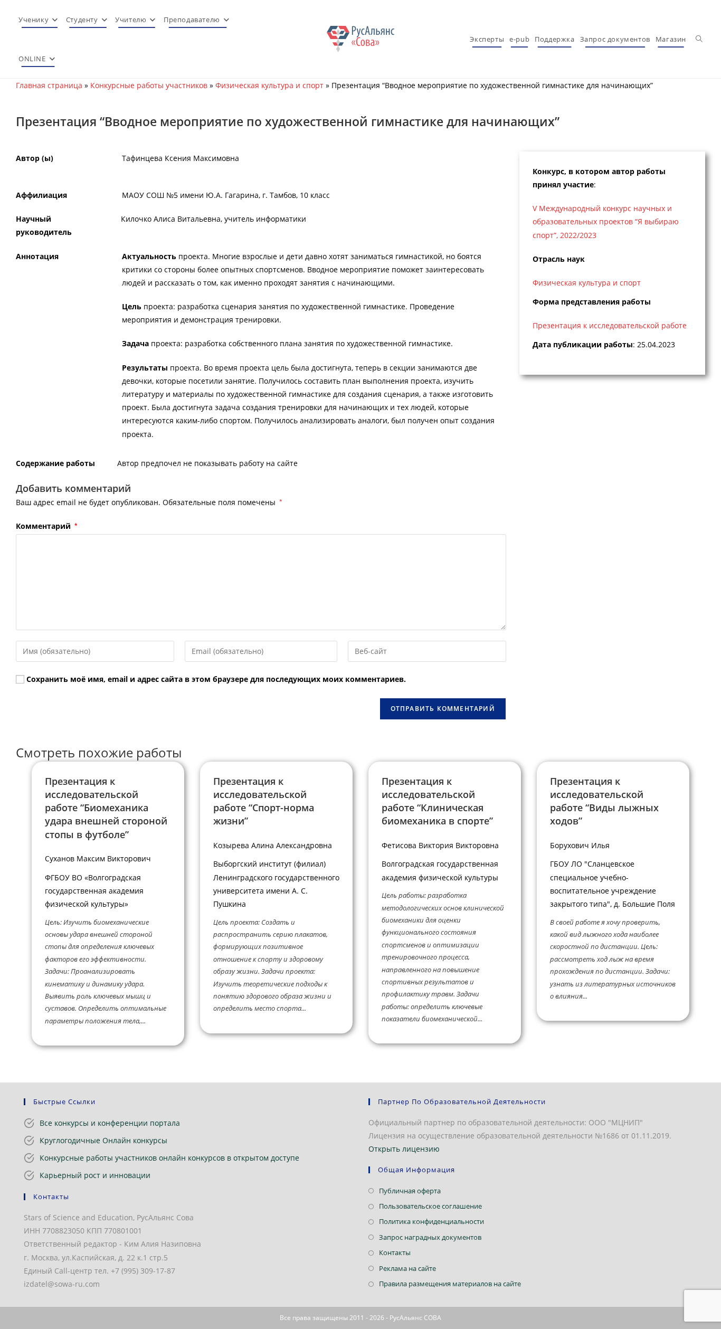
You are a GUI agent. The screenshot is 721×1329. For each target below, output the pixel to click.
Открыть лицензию (404, 1149)
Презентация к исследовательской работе (610, 325)
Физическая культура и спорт (269, 85)
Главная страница (49, 85)
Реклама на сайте (407, 1268)
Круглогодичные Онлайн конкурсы (103, 1140)
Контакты (395, 1252)
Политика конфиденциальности (431, 1221)
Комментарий (46, 526)
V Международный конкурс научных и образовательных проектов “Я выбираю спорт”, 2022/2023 (606, 221)
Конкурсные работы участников (148, 85)
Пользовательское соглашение (430, 1206)
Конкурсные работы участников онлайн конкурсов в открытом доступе (169, 1158)
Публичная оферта (410, 1190)
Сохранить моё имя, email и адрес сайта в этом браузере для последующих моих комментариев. (216, 679)
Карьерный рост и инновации (95, 1175)
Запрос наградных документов (430, 1237)
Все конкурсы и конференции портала (110, 1123)
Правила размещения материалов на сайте (450, 1283)
